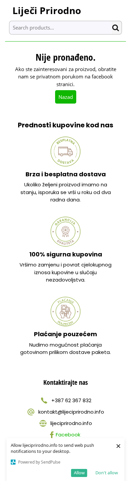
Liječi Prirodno (46, 10)
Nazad (67, 96)
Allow (79, 473)
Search (117, 27)
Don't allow (106, 473)
